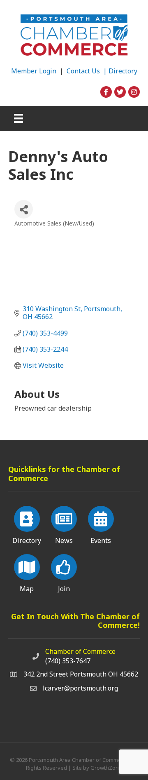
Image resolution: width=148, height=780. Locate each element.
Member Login (33, 70)
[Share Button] (23, 209)
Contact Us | (88, 70)
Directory (123, 70)
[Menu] (18, 118)
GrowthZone (106, 767)
